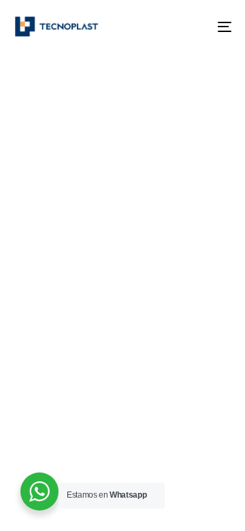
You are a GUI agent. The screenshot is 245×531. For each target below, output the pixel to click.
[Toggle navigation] (195, 26)
